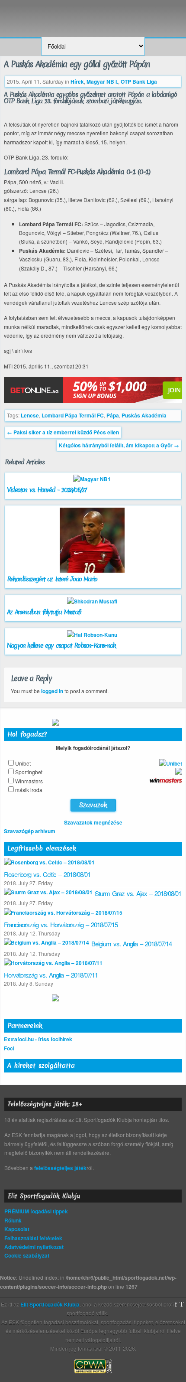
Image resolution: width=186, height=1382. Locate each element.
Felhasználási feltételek (33, 1238)
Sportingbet (28, 772)
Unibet (23, 763)
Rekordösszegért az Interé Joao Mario (52, 579)
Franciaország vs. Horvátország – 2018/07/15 (61, 924)
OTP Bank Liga (139, 81)
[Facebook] (176, 1304)
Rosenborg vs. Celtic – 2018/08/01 (47, 874)
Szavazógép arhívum (29, 831)
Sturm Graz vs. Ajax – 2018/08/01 (138, 893)
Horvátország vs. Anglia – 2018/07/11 (51, 974)
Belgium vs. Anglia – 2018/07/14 (131, 943)
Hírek (77, 81)
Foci (9, 1048)
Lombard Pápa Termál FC (73, 415)
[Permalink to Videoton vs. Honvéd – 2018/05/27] (93, 479)
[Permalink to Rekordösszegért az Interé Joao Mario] (93, 570)
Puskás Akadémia (144, 415)
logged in (52, 691)
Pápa (112, 415)
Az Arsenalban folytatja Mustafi (44, 612)
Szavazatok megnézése (93, 822)
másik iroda (28, 789)
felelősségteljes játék (60, 1168)
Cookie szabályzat (26, 1255)
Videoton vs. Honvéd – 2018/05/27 (46, 490)
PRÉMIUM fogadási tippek (36, 1211)
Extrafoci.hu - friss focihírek (38, 1039)
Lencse (30, 415)
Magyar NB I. (102, 81)
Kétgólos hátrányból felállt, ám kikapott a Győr (119, 445)
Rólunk (13, 1220)
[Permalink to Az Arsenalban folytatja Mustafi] (93, 601)
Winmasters (29, 781)
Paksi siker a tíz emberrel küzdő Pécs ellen (63, 432)
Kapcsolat (16, 1229)
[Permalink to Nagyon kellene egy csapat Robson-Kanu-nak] (93, 635)
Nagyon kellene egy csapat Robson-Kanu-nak (61, 645)
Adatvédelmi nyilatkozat (34, 1247)
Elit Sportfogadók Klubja (93, 14)
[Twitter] (182, 1304)
